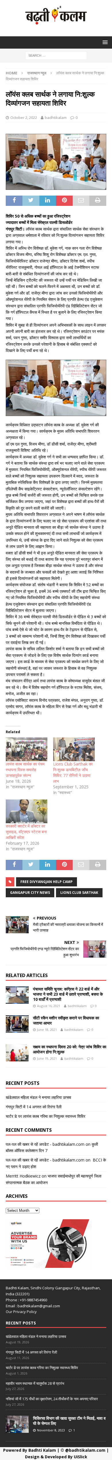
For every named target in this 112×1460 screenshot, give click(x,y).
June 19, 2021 (47, 1058)
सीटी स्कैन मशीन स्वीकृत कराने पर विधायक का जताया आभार (66, 1020)
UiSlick (80, 1456)
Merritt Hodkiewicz (23, 1176)
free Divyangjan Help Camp (46, 881)
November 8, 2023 (51, 1430)
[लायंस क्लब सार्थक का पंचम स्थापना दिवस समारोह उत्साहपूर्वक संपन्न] (26, 749)
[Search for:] (56, 55)
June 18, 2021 (47, 1029)
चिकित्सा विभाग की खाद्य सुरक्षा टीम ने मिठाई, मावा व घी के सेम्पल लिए (69, 1420)
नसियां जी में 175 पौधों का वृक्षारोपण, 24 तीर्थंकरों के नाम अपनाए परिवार (52, 1398)
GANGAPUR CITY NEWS (30, 892)
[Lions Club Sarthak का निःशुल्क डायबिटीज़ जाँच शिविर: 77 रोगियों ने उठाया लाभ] (74, 749)
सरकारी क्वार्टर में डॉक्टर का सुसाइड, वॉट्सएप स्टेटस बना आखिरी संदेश (26, 831)
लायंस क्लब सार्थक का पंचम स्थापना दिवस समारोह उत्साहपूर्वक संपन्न (25, 769)
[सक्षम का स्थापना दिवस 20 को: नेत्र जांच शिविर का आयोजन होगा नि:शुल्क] (17, 1052)
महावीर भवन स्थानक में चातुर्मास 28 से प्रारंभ (35, 1383)
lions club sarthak (79, 892)
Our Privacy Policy (21, 1311)
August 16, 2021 (48, 1006)
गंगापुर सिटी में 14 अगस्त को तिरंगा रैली (33, 1106)
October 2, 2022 (23, 117)
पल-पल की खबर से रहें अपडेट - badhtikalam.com (45, 1144)
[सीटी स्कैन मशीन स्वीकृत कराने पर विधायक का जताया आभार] (17, 1024)
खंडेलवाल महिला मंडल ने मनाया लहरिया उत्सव (38, 1097)
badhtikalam (56, 117)
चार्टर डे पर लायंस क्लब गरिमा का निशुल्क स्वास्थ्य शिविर (45, 1116)
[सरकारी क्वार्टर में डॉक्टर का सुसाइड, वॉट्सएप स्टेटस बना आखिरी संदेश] (26, 811)
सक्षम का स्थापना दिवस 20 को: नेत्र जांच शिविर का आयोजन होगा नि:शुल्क (69, 1049)
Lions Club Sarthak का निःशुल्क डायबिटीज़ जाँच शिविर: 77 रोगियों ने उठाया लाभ (72, 772)
